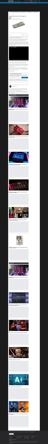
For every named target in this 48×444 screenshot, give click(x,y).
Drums (22, 2)
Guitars (15, 2)
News (9, 18)
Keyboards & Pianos (26, 2)
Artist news (11, 2)
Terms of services (17, 79)
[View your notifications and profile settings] (36, 1)
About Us (10, 436)
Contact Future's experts (19, 436)
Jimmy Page (21, 65)
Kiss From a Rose (35, 12)
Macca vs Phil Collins (23, 12)
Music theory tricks (29, 12)
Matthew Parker (13, 18)
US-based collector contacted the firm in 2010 (16, 69)
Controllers (18, 2)
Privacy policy (32, 436)
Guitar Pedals (12, 14)
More (34, 2)
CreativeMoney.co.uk (14, 91)
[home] (9, 2)
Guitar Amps (31, 2)
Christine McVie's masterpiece (15, 12)
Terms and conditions (26, 436)
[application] (19, 53)
